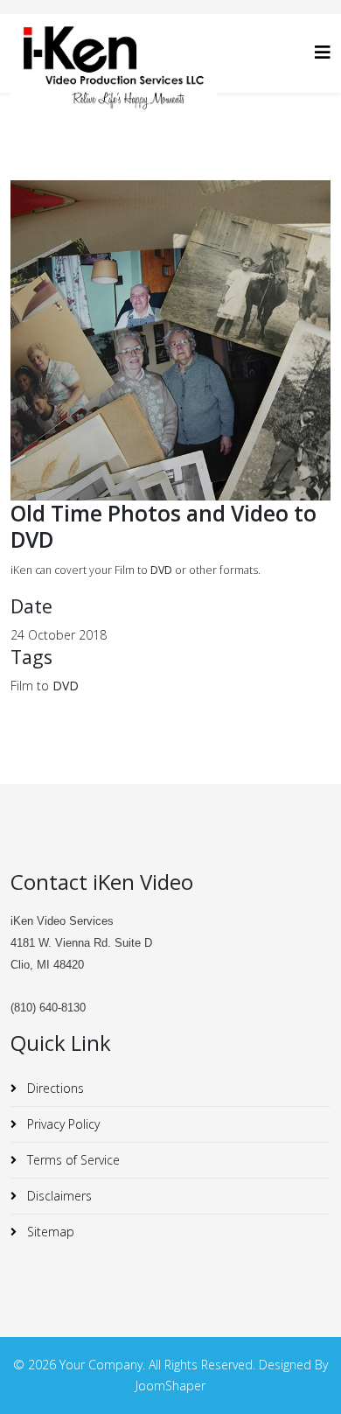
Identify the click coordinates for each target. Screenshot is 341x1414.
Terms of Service (72, 1160)
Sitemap (49, 1231)
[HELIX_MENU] (323, 52)
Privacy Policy (62, 1124)
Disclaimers (58, 1195)
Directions (54, 1088)
